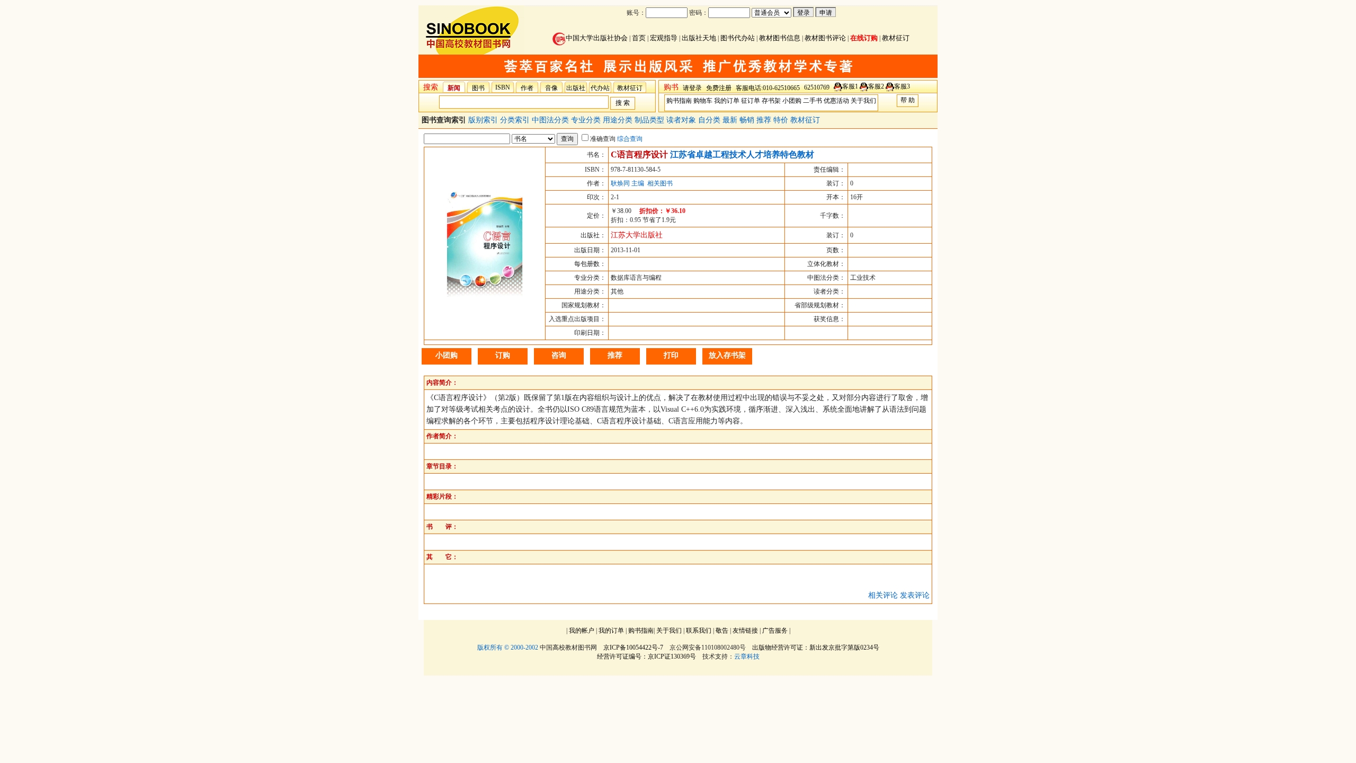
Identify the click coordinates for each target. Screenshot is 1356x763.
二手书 (812, 100)
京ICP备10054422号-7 (633, 647)
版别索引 (484, 120)
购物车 (702, 100)
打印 (671, 355)
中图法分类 (551, 120)
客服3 (902, 86)
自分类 (710, 120)
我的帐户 (581, 630)
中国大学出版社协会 (597, 38)
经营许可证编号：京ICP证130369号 (646, 656)
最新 (730, 120)
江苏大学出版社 (637, 235)
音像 (551, 88)
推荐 (764, 120)
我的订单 (726, 100)
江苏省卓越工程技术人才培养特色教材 (742, 154)
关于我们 (863, 100)
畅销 (747, 120)
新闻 (454, 88)
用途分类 (619, 120)
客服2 (876, 86)
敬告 (722, 630)
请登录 (692, 88)
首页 (639, 38)
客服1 (850, 86)
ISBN (502, 87)
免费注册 (718, 88)
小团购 (791, 100)
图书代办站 (737, 38)
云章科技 (747, 656)
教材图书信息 (779, 38)
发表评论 (915, 595)
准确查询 (602, 139)
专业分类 (587, 120)
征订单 (750, 100)
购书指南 (679, 100)
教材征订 (895, 38)
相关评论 (883, 595)
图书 (478, 88)
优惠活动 (836, 100)
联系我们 (698, 630)
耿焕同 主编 (627, 183)
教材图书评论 (825, 38)
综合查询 (630, 139)
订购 (502, 355)
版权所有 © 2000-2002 (507, 647)
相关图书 (660, 183)
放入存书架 (727, 355)
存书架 (771, 100)
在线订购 (864, 38)
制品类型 (650, 120)
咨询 (558, 355)
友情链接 (745, 630)
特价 (781, 120)
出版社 (575, 88)
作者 (527, 88)
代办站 (600, 88)
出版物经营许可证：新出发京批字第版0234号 (815, 647)
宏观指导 (663, 38)
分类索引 (516, 120)
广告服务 (775, 630)
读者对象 (682, 120)
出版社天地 (699, 38)
